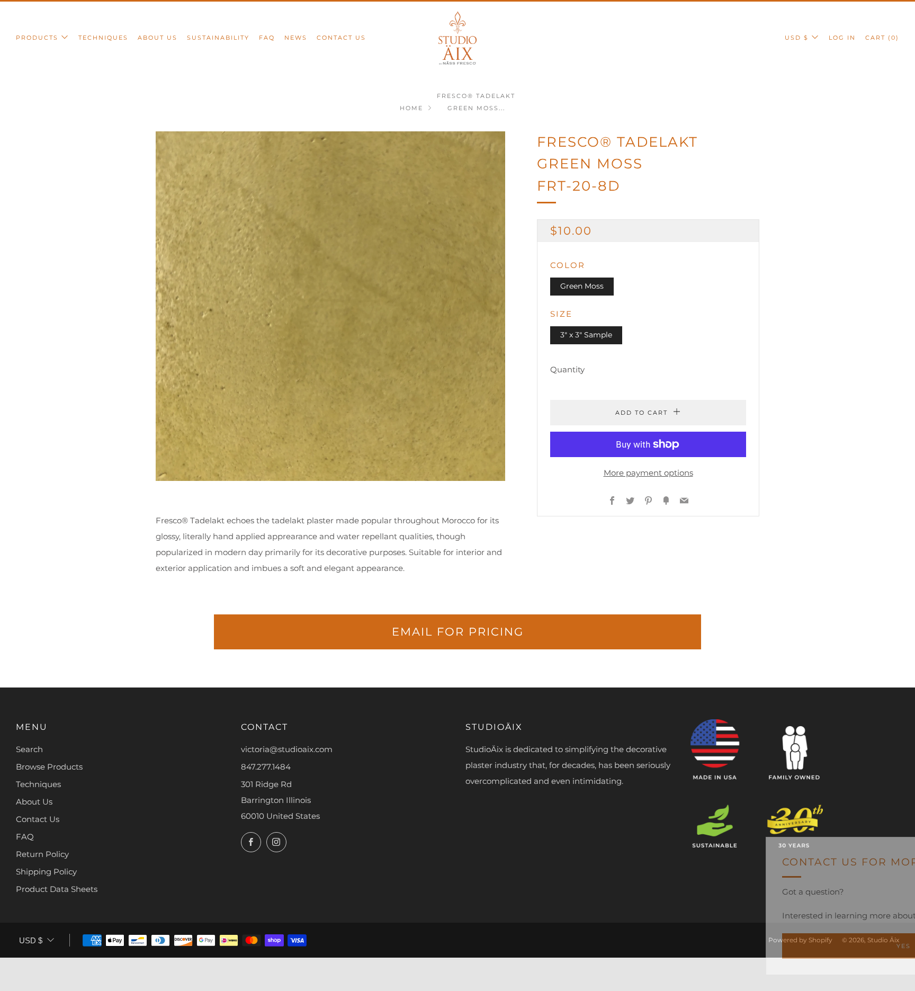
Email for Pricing (458, 631)
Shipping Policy (46, 872)
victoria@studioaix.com (287, 749)
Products (37, 37)
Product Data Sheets (56, 889)
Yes (745, 946)
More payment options (648, 473)
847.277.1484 (266, 767)
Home (411, 108)
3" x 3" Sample (586, 335)
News (295, 37)
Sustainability (218, 37)
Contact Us (341, 37)
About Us (157, 37)
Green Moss (582, 286)
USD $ (797, 37)
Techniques (103, 37)
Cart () (882, 37)
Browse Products (49, 767)
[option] (330, 306)
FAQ (267, 37)
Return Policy (42, 854)
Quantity (567, 369)
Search (29, 749)
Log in (842, 37)
